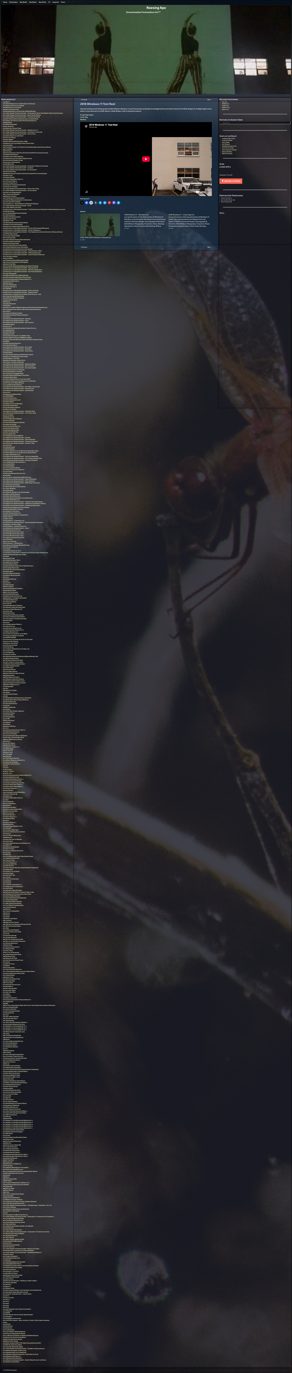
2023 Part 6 (6, 102)
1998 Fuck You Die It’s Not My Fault (13, 673)
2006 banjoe (6, 1324)
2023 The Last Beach (9, 137)
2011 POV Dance (8, 1133)
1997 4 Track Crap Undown (11, 194)
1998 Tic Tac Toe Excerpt (10, 592)
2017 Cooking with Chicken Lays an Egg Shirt (17, 894)
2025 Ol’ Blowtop (8, 126)
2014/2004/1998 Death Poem (11, 1075)
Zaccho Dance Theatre (229, 150)
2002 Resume (7, 1116)
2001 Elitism (7, 852)
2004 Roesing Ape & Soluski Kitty (13, 630)
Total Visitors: (225, 202)
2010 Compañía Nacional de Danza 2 (14, 462)
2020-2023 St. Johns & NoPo (11, 236)
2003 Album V (7, 805)
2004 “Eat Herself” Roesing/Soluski (14, 1331)
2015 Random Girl (8, 1013)
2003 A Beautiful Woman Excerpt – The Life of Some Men (20, 456)
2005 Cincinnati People (10, 256)
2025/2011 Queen (8, 139)
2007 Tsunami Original (10, 1147)
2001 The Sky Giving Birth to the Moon (15, 634)
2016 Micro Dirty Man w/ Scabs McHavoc (16, 700)
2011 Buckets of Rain (9, 654)
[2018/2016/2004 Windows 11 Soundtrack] (101, 225)
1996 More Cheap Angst (10, 918)
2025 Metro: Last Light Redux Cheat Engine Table (18, 143)
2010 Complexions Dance (10, 1149)
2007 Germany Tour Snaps (11, 1211)
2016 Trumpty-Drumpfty (10, 1256)
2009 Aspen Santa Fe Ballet (11, 1152)
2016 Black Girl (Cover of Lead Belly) (14, 1337)
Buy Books (23, 2)
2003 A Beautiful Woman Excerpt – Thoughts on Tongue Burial (23, 502)
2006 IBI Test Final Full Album (12, 1345)
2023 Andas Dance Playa (10, 154)
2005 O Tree (6, 1135)
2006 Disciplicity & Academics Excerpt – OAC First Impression (22, 270)
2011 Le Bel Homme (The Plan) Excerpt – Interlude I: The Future (22, 132)
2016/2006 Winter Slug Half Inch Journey (16, 1184)
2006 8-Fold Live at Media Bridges (13, 383)
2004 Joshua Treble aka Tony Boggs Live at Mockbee (19, 381)
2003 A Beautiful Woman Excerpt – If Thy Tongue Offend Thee (22, 458)
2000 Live (6, 820)
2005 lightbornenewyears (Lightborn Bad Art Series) (20, 1171)
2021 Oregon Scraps (9, 215)
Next (209, 99)
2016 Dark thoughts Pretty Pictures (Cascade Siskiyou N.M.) (22, 1343)
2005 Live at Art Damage (10, 641)
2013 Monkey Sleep (8, 1288)
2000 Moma (6, 994)
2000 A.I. (5, 1049)
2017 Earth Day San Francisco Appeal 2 (15, 1022)
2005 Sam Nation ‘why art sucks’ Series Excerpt (18, 1314)
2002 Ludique (7, 996)
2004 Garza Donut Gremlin (11, 407)
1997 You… (6, 688)
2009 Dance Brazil (9, 466)
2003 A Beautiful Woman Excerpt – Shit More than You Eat (21, 387)
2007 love (6, 1305)
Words (224, 104)
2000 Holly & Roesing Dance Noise (14, 617)
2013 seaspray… (7, 1316)
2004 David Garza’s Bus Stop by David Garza (17, 277)
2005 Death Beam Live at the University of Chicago (19, 104)
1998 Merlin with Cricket (11, 922)
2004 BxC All (7, 854)
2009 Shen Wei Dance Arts (11, 1150)
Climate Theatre (227, 140)
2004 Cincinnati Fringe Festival (13, 1056)
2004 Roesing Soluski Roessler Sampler (15, 315)
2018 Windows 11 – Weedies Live (13, 543)
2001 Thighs (6, 877)
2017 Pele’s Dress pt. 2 (9, 817)
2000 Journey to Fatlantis (11, 511)
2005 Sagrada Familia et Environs (14, 370)
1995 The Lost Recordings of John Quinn (15, 262)
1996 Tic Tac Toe (8, 751)
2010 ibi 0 (6, 767)
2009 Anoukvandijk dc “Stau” (12, 551)
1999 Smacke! (7, 909)
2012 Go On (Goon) (8, 1330)
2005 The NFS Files (8, 652)
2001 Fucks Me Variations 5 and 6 (13, 532)
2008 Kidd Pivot (8, 1326)
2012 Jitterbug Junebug (10, 1101)
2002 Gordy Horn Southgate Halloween (15, 247)
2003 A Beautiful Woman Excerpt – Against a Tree (19, 443)
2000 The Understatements (11, 1060)
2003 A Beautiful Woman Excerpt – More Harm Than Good (21, 483)
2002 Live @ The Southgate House (13, 1218)
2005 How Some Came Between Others (15, 1137)
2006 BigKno (7, 475)
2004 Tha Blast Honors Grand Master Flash (17, 477)
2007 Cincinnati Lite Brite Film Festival (15, 1215)
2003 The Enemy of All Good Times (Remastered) (18, 856)
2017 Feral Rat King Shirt (11, 879)
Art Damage (226, 144)
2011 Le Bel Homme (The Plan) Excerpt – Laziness (18, 168)
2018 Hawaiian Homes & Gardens (13, 636)
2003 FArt (6, 556)
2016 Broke (6, 966)
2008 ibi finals (7, 769)
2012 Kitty (6, 1296)
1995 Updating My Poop (10, 958)
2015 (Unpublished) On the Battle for (14, 1350)
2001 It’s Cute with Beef (10, 1094)
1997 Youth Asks (8, 951)
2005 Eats (6, 581)
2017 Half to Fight (8, 849)
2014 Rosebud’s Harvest (10, 1047)
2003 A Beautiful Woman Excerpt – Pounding (17, 349)
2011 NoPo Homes (8, 749)
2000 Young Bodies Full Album (12, 1267)
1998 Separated (7, 837)
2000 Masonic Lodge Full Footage (13, 679)
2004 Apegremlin (8, 1228)
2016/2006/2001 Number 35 (11, 1105)
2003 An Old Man (8, 715)
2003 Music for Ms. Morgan (11, 494)
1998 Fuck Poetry (8, 1190)
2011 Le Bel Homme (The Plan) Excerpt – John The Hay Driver (22, 115)
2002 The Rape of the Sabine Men (13, 905)
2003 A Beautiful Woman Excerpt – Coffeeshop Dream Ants (21, 505)
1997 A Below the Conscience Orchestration (17, 924)
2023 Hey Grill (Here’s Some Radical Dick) (16, 226)
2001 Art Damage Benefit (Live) (13, 826)
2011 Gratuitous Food (9, 1009)
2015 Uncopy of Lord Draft (11, 1362)
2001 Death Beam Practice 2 (11, 496)
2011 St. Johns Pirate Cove (11, 568)
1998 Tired (6, 1192)
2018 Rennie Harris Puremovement (14, 664)
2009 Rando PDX (8, 686)
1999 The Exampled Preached (12, 1141)
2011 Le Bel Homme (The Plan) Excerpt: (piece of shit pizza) (21, 1249)
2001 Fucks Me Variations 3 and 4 (13, 534)
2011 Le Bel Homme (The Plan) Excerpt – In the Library (20, 170)
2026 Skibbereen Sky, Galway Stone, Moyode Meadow (19, 111)
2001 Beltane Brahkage (10, 600)
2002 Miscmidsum (8, 585)
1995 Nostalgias (8, 283)
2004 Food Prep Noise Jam (11, 594)
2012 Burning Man (8, 949)
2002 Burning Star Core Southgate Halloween (17, 249)
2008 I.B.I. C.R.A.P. (8, 771)
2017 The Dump (7, 754)
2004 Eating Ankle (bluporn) (12, 1092)
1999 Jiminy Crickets (9, 1062)
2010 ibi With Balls (9, 743)
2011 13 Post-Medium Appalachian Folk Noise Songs (19, 971)
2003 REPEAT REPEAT (9, 637)
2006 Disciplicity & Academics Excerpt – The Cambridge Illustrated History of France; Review (33, 232)
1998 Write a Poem (8, 1188)
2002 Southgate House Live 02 (12, 628)
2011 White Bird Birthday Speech (13, 1054)
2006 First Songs (8, 873)
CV (49, 2)
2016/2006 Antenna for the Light (13, 1173)
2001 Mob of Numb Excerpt (11, 666)
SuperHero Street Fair (229, 146)
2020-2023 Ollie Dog (9, 237)
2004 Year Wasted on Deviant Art (14, 1203)
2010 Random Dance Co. (10, 1235)
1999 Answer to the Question (12, 1164)
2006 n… (5, 1322)
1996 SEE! (5, 1003)
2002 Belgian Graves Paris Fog (12, 596)
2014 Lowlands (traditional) (12, 1264)
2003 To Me (6, 719)
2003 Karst (6, 705)
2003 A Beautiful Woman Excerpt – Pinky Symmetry (19, 481)
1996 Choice (6, 913)
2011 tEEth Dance (8, 1237)
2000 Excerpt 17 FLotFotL (11, 1271)
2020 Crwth (6, 311)
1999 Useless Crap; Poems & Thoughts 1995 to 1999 (18, 892)
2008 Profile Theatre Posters (12, 781)
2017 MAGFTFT (7, 845)
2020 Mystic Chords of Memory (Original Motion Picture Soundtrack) (25, 307)
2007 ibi (5, 766)
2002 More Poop (8, 869)
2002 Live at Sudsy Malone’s (11, 896)
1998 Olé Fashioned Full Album (12, 1339)
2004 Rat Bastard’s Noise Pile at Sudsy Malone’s (18, 566)
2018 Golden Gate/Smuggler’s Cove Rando (16, 507)
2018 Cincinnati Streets (10, 547)
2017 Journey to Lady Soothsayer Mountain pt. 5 (18, 1120)
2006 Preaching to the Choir (12, 107)
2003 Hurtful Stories (9, 424)
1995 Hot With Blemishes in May (13, 939)
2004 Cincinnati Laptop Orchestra (14, 792)
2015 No (5, 696)
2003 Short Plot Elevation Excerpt (14, 569)
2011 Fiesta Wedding (9, 488)
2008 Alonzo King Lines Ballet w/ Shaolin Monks (18, 1250)
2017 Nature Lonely (9, 447)
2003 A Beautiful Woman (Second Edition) (16, 545)
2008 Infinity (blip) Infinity (11, 764)
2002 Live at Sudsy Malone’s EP (12, 609)
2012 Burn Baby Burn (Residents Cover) (15, 1292)
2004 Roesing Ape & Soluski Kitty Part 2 (15, 1154)
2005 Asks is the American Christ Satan (15, 356)
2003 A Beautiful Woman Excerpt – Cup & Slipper (18, 390)
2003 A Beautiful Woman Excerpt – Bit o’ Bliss (17, 347)
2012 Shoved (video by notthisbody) (14, 1262)
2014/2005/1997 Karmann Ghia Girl (14, 1024)
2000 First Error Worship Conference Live (16, 843)
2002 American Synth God (11, 858)
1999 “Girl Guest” (8, 983)
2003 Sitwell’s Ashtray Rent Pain (13, 737)
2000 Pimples (7, 883)
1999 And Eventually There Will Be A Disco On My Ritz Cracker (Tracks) (25, 153)
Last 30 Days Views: (227, 200)
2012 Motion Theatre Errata (12, 926)
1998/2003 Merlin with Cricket (12, 739)
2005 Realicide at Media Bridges (13, 156)
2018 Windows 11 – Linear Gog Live (13, 520)
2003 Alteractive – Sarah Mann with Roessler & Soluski (21, 204)
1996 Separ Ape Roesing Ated (11, 217)
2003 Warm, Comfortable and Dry (13, 783)
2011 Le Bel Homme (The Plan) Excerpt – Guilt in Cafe (19, 134)
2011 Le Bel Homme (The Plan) (12, 207)
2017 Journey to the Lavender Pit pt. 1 (14, 1030)
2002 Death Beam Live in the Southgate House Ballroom (20, 451)
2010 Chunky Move (8, 464)
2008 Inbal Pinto (8, 1279)
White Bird (225, 142)
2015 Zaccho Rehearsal (10, 1043)
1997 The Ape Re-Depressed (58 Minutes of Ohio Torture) (20, 266)
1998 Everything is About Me (12, 1145)
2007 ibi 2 (6, 728)
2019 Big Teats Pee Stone (10, 432)
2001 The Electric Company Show (13, 373)
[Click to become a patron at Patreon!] (230, 184)
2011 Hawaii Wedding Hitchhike (13, 851)
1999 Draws (6, 302)
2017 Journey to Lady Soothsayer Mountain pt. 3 (18, 1124)
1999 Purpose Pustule (9, 579)
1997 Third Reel (8, 149)
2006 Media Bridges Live (10, 632)
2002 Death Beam (8, 402)
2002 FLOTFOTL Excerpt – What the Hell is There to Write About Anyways (26, 1320)
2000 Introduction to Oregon (12, 419)
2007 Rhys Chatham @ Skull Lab (13, 1169)
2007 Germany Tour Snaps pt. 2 (12, 884)
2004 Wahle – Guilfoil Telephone (13, 362)
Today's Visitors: (226, 198)
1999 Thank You (7, 1162)
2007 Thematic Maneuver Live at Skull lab (16, 649)
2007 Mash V (7, 722)
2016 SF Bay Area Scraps (10, 234)
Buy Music (33, 2)
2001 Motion (7, 1098)
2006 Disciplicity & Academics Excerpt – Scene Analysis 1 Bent (22, 251)
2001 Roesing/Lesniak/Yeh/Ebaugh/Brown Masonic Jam (20, 656)
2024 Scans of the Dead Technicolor (14, 185)
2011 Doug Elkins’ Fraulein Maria (13, 1233)
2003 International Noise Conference (15, 735)
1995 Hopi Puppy (8, 620)
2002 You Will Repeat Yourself (12, 901)
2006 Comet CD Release (10, 1158)
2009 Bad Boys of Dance (10, 1273)
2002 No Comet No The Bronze (12, 839)
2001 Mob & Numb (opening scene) (13, 1239)
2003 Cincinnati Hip (9, 434)
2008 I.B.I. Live (7, 773)
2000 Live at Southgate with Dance (14, 832)
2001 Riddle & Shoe (9, 818)
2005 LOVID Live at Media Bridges (13, 298)
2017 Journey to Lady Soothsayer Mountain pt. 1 (18, 1128)
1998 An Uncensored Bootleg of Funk (14, 554)
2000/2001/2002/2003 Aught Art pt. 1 (14, 730)
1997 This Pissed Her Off (10, 1007)
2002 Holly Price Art (9, 304)
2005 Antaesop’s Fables (10, 694)
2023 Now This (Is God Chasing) (13, 224)
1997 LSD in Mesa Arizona (11, 1016)
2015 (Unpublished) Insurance (12, 1358)
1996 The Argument (9, 967)
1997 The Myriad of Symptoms (12, 1035)
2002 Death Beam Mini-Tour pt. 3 (13, 784)
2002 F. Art (6, 934)
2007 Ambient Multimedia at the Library (15, 1167)
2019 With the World (9, 409)
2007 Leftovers (7, 471)
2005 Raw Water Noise (10, 300)
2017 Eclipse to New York (10, 830)
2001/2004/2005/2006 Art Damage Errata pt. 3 (17, 279)
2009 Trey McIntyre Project (11, 573)
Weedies (83, 119)
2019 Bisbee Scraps (9, 211)
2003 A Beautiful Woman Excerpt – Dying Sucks (18, 351)
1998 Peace (6, 1177)
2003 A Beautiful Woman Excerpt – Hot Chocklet (18, 322)
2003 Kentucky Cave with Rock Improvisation (17, 158)
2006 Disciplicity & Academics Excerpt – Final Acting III (20, 268)
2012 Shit (6, 800)
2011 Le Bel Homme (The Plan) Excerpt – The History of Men (21, 117)
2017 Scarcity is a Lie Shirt (11, 871)
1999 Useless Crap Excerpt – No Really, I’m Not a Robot (20, 1281)
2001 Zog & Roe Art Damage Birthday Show (16, 239)
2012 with (6, 1301)
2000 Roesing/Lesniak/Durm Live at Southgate (17, 498)
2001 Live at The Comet (10, 734)
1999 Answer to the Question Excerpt (15, 598)
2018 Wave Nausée (8, 420)
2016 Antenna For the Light (11, 984)
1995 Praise (6, 915)
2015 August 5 (7, 1284)
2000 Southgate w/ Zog (10, 811)
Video (224, 105)
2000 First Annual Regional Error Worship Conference (21, 867)
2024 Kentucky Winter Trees (12, 128)
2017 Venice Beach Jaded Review (13, 1041)
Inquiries (55, 2)
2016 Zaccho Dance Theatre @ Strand (15, 1058)
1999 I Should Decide (9, 669)
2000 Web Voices (8, 668)
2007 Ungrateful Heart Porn (12, 954)
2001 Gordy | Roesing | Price (11, 560)
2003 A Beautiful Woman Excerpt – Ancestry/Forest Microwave (23, 522)
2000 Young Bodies (9, 975)
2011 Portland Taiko (9, 1224)
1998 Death (6, 1039)
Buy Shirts (42, 2)
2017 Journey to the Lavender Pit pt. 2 (14, 1028)
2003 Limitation (8, 841)
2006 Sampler (7, 881)
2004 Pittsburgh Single (10, 564)
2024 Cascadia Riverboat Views (13, 160)
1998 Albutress (7, 945)
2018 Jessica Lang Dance (10, 643)
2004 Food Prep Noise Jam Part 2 (13, 588)
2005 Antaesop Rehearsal (11, 281)
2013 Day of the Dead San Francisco (14, 941)
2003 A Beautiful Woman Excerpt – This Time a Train (19, 413)
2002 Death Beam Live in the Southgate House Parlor (19, 452)
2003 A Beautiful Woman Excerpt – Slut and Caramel (19, 368)
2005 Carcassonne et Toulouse (12, 371)
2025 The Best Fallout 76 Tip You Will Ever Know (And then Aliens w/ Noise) (27, 147)
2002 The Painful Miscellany (12, 835)
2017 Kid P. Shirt (8, 888)
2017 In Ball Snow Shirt (10, 900)
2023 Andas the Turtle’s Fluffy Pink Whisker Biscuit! (20, 121)
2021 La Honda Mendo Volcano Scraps (15, 213)
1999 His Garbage (8, 586)
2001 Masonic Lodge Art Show (12, 890)
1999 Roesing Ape (8, 824)
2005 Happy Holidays (9, 907)
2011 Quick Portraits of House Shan (14, 486)
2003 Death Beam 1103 (10, 398)
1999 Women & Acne (9, 745)
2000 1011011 (7, 583)
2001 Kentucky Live (9, 626)
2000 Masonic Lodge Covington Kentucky (16, 1209)
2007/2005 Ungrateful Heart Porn (14, 973)
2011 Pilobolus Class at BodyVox (13, 436)
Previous (83, 99)
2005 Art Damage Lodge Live (12, 513)
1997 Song (6, 928)
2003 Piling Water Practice (11, 426)
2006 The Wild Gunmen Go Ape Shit (14, 422)
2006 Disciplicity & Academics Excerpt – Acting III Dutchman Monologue (26, 228)
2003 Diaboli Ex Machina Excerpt (13, 615)
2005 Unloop (7, 1260)
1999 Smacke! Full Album (10, 1341)
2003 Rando (6, 724)
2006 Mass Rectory (9, 332)
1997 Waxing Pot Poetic (10, 1018)
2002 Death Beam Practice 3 (11, 454)
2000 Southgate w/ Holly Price (12, 809)
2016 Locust (6, 962)
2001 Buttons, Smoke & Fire (11, 979)
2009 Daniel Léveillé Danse (11, 1066)
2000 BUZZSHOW (8, 396)
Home (5, 2)
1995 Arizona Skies (9, 613)
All (223, 102)
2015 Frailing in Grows (10, 645)
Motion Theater (227, 153)
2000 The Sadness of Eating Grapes (14, 1222)
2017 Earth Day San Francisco (12, 969)
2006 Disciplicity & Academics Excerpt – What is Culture (21, 290)
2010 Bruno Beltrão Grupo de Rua (13, 1130)
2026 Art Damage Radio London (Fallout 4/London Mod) (20, 119)
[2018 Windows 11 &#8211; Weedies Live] (146, 221)
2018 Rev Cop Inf (8, 519)
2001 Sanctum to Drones (10, 562)
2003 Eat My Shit (8, 790)
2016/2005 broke (8, 1088)
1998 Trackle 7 (7, 151)
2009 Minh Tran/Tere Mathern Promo (15, 1083)
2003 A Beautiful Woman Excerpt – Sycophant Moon (19, 364)
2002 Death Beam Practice (11, 500)
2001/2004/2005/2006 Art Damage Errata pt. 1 (17, 999)
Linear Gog (84, 117)
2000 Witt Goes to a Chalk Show (13, 662)
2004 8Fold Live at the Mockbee (12, 404)
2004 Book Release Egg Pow (11, 1090)
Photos (224, 107)
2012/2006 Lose (7, 1328)
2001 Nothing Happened (10, 762)
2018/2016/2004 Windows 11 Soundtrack (95, 237)
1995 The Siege (7, 920)
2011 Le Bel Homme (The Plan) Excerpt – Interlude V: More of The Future (25, 166)
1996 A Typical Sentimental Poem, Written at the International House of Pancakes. (29, 1005)
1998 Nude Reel (7, 122)
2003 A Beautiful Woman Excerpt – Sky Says (16, 437)
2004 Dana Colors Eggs (10, 405)
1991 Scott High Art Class (11, 109)
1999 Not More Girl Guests (11, 677)
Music (224, 109)
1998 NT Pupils (7, 1181)
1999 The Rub (7, 1052)
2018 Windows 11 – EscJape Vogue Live (14, 526)
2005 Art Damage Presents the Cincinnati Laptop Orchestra (22, 1290)
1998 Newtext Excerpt (10, 690)
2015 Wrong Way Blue (10, 1282)
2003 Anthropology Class (11, 777)
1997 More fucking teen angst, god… (14, 1032)
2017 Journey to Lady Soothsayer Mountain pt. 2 (18, 1126)
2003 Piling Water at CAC (11, 428)
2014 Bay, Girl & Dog (9, 992)
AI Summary (13, 2)
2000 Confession (8, 801)
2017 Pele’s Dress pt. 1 (9, 822)
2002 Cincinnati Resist (10, 345)
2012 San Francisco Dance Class (13, 960)
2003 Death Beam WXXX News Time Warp (16, 375)
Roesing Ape (156, 8)
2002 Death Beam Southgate (12, 400)
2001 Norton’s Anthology (11, 732)
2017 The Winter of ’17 (10, 862)
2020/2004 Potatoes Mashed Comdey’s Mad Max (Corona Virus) (22, 339)
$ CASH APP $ (225, 167)
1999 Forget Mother (9, 726)
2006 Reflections (8, 1139)
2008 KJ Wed (6, 305)
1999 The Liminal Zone (10, 1179)
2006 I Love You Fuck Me (10, 794)
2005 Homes (6, 709)
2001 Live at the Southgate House (13, 1194)
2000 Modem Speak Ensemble (12, 1067)
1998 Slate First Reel (9, 264)
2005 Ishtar (6, 1175)
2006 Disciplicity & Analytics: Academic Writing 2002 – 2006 (22, 294)
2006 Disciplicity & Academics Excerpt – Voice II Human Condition (24, 254)
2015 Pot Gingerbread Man (11, 1011)
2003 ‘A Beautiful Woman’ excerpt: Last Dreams (18, 1226)
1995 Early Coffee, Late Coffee (12, 932)
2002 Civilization (8, 813)
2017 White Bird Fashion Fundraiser (14, 898)
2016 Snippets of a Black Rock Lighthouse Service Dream (21, 1266)
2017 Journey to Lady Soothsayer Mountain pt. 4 (18, 1122)
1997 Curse (6, 1034)
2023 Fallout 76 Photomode (11, 162)
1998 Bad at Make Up (9, 707)
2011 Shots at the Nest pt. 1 (11, 747)
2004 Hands (6, 549)
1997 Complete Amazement (11, 911)
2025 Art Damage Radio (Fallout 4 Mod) (15, 141)
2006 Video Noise (8, 647)
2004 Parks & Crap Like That (12, 530)
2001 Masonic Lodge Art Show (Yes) (14, 607)
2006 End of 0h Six (8, 334)
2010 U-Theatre (7, 1166)
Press (63, 2)
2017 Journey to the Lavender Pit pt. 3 (14, 1026)
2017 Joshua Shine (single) (11, 947)
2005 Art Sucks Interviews (11, 1073)
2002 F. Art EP (7, 603)
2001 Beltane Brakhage (10, 943)
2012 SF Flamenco (8, 1099)
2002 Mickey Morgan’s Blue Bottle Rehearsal (17, 200)
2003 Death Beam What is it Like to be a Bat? (17, 379)
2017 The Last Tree (8, 860)
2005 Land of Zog (8, 651)
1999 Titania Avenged (9, 541)
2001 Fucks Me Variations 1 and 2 (13, 536)
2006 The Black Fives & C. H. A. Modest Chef (16, 336)
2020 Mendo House (9, 324)
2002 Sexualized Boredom (11, 847)
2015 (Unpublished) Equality (12, 1356)
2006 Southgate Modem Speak (12, 394)
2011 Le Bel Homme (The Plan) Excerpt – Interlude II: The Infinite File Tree (26, 1232)
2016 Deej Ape (7, 756)
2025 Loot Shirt (8, 145)
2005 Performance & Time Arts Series (15, 1103)
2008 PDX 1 (6, 341)
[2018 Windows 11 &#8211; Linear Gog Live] (191, 221)
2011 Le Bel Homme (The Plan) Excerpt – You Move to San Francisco (24, 1348)
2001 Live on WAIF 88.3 (10, 864)
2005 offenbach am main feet (12, 1318)
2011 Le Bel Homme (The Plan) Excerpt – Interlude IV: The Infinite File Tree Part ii (28, 1216)
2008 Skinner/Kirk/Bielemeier (12, 1241)
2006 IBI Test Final (9, 964)
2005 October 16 (8, 986)
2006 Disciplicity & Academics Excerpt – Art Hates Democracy (22, 271)
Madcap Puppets (227, 152)
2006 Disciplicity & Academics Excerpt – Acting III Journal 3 (22, 230)
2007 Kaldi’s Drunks (9, 1207)
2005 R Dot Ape (7, 611)
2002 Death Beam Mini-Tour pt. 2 (13, 786)
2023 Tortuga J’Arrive (10, 181)
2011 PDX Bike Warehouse (11, 1277)
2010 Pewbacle (7, 1311)
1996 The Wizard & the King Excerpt (14, 683)
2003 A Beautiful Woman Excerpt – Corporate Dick (19, 411)
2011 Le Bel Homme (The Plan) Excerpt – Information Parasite (22, 1252)
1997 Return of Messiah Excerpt (13, 660)
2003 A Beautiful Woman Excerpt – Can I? (16, 320)
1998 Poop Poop (7, 1118)
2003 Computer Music (9, 807)
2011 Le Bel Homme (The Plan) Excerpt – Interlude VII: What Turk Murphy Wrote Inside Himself (33, 113)
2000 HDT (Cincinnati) (10, 1115)
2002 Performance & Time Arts (12, 605)
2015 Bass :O (6, 1286)
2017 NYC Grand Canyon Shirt (12, 903)
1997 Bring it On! (8, 221)
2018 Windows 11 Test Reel (11, 358)
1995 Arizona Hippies (9, 590)
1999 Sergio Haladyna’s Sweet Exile (14, 360)
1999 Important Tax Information (13, 1037)
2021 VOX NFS (7, 288)
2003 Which (6, 317)
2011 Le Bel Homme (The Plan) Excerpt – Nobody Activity (20, 130)
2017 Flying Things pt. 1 (10, 788)
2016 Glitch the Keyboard (11, 952)
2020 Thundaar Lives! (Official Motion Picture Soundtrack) (22, 309)
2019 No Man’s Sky (8, 164)
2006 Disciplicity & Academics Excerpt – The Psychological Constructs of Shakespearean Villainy (34, 209)
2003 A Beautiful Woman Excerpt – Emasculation (18, 388)
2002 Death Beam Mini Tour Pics (13, 509)
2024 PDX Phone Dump (10, 124)
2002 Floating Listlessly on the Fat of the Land (17, 639)
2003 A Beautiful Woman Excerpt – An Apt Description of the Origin (24, 1360)
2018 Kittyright (8, 517)
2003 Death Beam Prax (10, 377)
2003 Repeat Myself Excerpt (11, 575)
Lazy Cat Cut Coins (228, 148)
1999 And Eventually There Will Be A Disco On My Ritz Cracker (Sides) (25, 173)
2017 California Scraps (10, 671)
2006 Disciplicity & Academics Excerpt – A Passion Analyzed (22, 253)
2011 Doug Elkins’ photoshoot (12, 1230)
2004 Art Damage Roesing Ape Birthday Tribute (18, 354)
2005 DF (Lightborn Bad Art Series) (14, 1333)
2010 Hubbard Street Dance (12, 1084)
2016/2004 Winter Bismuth (11, 1198)
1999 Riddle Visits (8, 417)
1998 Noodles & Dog (9, 956)
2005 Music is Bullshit (10, 998)
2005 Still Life (7, 326)
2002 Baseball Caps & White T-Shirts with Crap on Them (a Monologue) (25, 552)
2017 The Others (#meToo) (11, 758)
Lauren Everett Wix (228, 138)
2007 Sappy (6, 917)
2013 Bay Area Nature (9, 935)
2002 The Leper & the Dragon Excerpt (15, 619)
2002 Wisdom (7, 1096)
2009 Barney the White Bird (12, 524)
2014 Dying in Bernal (9, 602)
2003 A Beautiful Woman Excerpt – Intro (16, 528)
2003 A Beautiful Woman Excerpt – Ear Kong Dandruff (20, 460)
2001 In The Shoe (8, 415)
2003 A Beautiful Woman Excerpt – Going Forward (19, 439)
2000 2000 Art (7, 445)
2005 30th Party (8, 258)
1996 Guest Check (8, 977)
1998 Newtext (7, 1143)
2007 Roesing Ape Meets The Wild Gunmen (16, 492)
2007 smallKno (7, 1186)
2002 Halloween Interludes (12, 241)
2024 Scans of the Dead (10, 187)
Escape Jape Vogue (86, 115)
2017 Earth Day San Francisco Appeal (14, 1113)
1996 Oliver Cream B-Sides (11, 243)
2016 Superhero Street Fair (11, 1258)
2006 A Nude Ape (8, 1001)
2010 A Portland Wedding (11, 930)
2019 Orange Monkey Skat (11, 430)
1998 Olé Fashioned (9, 981)
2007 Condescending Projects (12, 624)
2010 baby (6, 1303)
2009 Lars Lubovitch (9, 1269)
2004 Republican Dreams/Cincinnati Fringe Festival (19, 328)
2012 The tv (6, 1299)
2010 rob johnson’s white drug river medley (17, 1309)
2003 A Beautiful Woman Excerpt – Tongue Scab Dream (20, 441)
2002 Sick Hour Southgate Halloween (15, 245)
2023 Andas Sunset (9, 177)
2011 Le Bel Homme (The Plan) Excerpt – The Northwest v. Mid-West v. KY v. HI (27, 1205)
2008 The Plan (7, 1243)
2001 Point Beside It (9, 815)
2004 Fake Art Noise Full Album (13, 1347)
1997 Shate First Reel (9, 171)
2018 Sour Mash (8, 352)
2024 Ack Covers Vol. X (10, 183)
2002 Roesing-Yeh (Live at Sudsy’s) (13, 469)
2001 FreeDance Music (10, 1045)
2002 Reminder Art (9, 717)
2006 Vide (6, 1307)
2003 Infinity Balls (9, 713)
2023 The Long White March (12, 202)
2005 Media (6, 692)
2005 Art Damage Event (10, 1086)
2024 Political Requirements (12, 192)
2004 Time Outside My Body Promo (13, 296)
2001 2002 (6, 577)
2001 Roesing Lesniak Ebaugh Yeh (13, 537)
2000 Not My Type (8, 866)
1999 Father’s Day (8, 1079)
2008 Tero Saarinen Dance (11, 1245)
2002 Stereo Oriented (10, 937)
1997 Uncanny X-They (9, 219)
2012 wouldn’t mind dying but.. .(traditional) (17, 1294)
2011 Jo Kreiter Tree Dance (11, 485)
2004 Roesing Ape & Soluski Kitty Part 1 (15, 1156)
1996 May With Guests (10, 196)
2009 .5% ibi (6, 741)
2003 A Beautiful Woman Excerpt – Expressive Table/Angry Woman (24, 503)
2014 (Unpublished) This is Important (14, 1352)
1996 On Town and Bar (10, 988)
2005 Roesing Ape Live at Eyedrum (13, 105)
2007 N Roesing (8, 539)
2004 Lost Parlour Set (10, 285)
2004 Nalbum (7, 828)
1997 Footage (7, 834)
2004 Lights (6, 392)
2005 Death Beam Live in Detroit (13, 136)
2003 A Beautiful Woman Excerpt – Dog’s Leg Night (19, 366)
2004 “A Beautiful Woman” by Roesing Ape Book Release (20, 1335)
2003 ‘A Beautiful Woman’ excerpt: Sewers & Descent (20, 1201)
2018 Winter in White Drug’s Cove (14, 681)
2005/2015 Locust (8, 1254)
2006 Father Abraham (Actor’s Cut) (14, 473)
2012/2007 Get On (8, 1298)
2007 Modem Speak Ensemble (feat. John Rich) (17, 698)
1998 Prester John (8, 1051)
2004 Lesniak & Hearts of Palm (12, 313)
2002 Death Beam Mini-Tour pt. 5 (13, 179)
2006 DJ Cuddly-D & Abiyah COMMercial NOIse (17, 337)
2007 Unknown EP (8, 330)
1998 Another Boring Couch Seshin (14, 1081)
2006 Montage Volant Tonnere (12, 1199)
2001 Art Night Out (9, 875)
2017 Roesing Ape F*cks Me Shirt (13, 886)
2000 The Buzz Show (9, 803)
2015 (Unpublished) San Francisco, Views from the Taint (20, 1354)
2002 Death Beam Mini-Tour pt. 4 (13, 779)
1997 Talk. (6, 1015)
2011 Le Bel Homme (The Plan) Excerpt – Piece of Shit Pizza (21, 189)
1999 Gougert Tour (9, 558)
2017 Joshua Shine (8, 1020)
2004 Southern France (10, 703)
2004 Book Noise (8, 490)
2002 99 (5, 1213)
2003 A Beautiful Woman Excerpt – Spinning (17, 319)
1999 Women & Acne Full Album (12, 1275)
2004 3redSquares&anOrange (12, 385)
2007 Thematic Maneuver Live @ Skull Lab (16, 1182)
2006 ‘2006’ (6, 622)
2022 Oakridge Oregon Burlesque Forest (16, 260)
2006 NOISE (6, 1313)
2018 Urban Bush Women (11, 658)
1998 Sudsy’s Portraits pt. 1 (11, 684)
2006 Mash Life (7, 796)
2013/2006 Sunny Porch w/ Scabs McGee (15, 1071)
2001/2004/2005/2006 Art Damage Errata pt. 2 (17, 775)
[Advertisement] (255, 234)
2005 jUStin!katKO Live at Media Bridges (15, 275)
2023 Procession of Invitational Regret (15, 222)
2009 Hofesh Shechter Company (13, 1132)
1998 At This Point (8, 1160)
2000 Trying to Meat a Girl (11, 1077)
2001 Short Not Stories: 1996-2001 (13, 711)
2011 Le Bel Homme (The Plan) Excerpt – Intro (17, 205)
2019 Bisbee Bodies (9, 449)
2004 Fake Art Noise (9, 990)
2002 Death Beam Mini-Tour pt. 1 (13, 798)
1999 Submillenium (8, 675)
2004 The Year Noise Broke (11, 468)
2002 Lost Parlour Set (10, 273)
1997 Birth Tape (8, 752)
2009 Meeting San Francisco (12, 343)
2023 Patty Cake (8, 175)
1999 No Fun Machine (9, 702)
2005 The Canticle (8, 1247)
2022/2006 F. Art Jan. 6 (10, 287)
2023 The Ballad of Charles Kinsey (14, 198)
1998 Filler (6, 1064)
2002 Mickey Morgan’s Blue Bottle (14, 760)
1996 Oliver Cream (8, 720)
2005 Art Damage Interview (12, 1109)
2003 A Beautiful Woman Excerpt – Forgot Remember (19, 479)
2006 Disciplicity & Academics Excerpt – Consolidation (20, 292)
